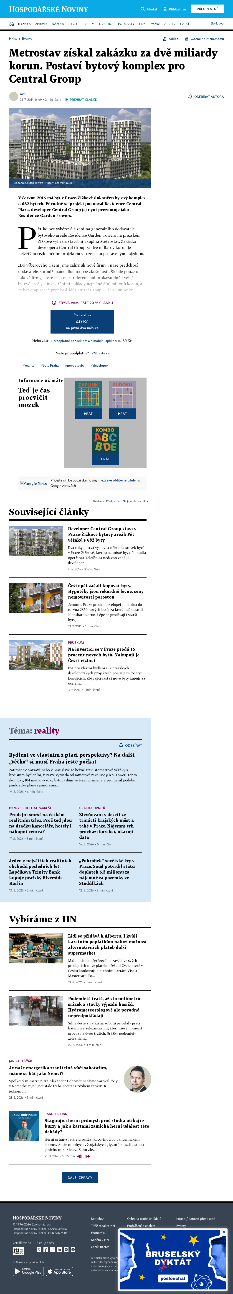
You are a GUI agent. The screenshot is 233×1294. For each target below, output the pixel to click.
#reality (28, 365)
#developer (99, 365)
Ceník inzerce (100, 1247)
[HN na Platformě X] (39, 1249)
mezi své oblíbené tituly (117, 480)
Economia (98, 1233)
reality (46, 731)
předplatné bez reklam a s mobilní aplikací (85, 341)
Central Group (63, 183)
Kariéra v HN (100, 1240)
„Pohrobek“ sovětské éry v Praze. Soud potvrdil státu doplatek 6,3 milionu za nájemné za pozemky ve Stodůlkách (107, 872)
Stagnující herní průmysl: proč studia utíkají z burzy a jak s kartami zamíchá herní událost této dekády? (97, 1126)
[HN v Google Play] (28, 1271)
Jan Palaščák (20, 1061)
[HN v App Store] (59, 1271)
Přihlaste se (100, 353)
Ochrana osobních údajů (144, 1218)
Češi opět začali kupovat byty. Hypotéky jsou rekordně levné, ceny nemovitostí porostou (106, 591)
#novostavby (74, 365)
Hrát (88, 413)
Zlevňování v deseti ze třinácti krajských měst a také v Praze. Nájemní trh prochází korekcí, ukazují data (106, 826)
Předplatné (207, 9)
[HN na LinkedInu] (59, 1249)
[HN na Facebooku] (45, 1249)
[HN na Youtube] (73, 1249)
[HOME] (12, 24)
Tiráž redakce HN (103, 1226)
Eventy (181, 1226)
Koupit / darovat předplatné (195, 1218)
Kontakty (97, 1218)
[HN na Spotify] (66, 1249)
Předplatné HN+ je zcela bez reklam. (128, 501)
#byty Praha (50, 365)
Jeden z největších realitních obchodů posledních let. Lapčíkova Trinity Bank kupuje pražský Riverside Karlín (40, 872)
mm (22, 94)
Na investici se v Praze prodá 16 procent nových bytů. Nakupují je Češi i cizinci (103, 655)
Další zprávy (80, 1177)
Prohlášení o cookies (141, 1226)
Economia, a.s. (41, 1224)
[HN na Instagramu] (52, 1249)
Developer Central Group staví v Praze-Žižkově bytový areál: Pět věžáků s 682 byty (102, 534)
